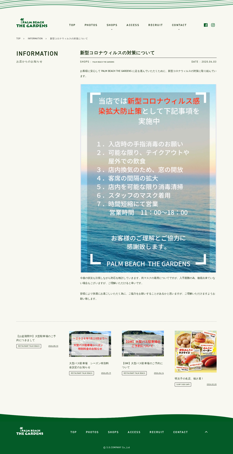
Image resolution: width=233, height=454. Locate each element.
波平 (113, 56)
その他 (179, 86)
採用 (179, 76)
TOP (72, 25)
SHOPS (112, 25)
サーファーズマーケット (113, 66)
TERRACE (113, 76)
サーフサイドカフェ (113, 46)
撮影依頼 (179, 46)
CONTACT (179, 25)
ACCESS (133, 25)
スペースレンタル (179, 56)
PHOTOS (91, 25)
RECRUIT (155, 25)
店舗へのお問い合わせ (179, 36)
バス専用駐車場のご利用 (179, 66)
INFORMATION (35, 38)
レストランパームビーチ (113, 36)
